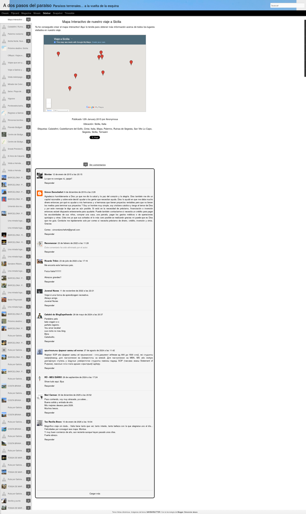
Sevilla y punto (14, 500)
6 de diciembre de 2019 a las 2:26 (79, 191)
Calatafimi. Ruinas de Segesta (21, 26)
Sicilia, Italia (100, 123)
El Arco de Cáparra (16, 156)
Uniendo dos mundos (17, 206)
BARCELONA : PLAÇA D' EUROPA (23, 213)
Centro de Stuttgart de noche (20, 141)
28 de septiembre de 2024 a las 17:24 (79, 376)
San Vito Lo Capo (143, 128)
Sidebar (47, 13)
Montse (47, 173)
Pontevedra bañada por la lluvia (22, 105)
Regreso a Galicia (15, 112)
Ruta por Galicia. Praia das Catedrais (24, 464)
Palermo (108, 128)
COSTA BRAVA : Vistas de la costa (22, 414)
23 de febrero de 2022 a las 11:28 (72, 242)
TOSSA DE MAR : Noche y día (21, 457)
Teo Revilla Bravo (52, 421)
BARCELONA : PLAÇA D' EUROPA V (24, 177)
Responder (49, 182)
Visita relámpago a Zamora (19, 77)
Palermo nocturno (15, 33)
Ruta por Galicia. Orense (18, 450)
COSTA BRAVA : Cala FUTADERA (22, 428)
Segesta (86, 131)
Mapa (99, 128)
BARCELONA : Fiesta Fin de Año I (22, 242)
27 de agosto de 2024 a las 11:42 (99, 349)
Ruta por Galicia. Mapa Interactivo (22, 335)
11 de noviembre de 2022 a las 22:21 (77, 290)
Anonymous (112, 119)
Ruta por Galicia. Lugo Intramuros (22, 493)
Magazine (26, 13)
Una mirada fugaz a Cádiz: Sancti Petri (24, 249)
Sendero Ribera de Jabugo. (20, 263)
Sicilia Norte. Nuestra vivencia (21, 41)
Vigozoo (11, 98)
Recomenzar (50, 242)
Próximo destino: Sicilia (18, 48)
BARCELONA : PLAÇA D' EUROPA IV (24, 184)
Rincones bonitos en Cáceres (20, 120)
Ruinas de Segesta (123, 128)
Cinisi (86, 128)
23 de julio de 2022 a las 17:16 (73, 260)
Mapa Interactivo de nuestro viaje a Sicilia (91, 21)
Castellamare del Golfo (71, 128)
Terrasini (103, 131)
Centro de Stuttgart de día (19, 134)
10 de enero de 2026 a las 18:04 (77, 421)
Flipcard (15, 13)
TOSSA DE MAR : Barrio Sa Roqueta (24, 507)
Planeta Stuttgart (15, 127)
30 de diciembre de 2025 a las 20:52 (74, 394)
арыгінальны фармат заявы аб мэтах (63, 349)
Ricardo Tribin (51, 260)
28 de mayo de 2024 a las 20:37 (87, 314)
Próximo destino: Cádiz (18, 321)
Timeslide (69, 13)
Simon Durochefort (53, 191)
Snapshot (57, 13)
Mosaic (37, 13)
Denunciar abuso (190, 512)
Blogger (180, 512)
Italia (93, 128)
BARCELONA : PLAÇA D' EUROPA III (24, 191)
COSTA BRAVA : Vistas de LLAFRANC (24, 385)
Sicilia (95, 131)
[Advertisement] (172, 71)
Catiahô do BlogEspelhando (58, 314)
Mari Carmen (50, 394)
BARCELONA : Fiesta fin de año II (22, 235)
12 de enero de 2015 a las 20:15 (67, 173)
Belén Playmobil (15, 299)
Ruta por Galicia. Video (18, 349)
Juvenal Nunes (51, 290)
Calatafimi (53, 128)
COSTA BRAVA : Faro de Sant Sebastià (25, 400)
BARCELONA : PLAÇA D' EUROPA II (24, 199)
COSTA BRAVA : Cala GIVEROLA (22, 443)
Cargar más (95, 493)
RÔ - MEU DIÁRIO (53, 376)
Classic (5, 13)
